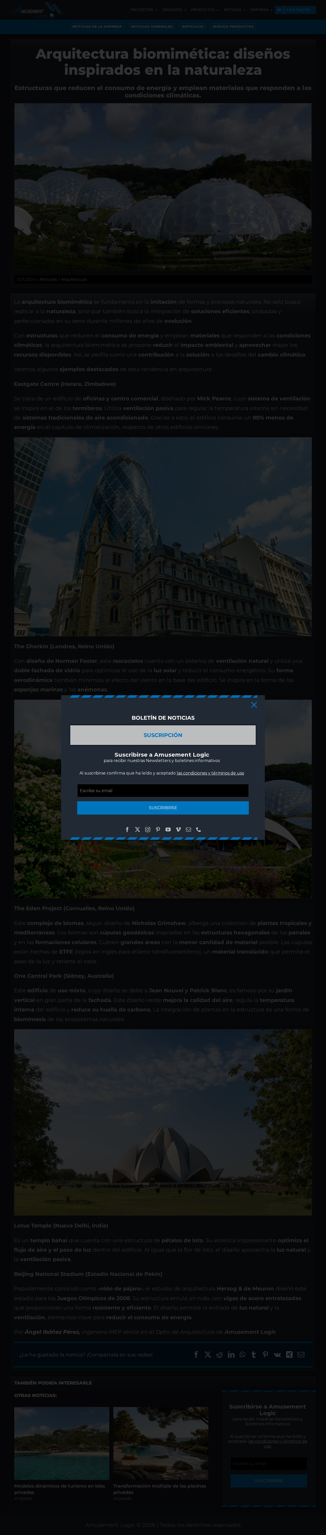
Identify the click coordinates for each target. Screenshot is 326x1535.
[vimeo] (178, 829)
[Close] (254, 704)
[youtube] (168, 829)
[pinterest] (157, 829)
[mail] (188, 829)
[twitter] (137, 829)
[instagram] (147, 829)
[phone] (198, 829)
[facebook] (127, 829)
